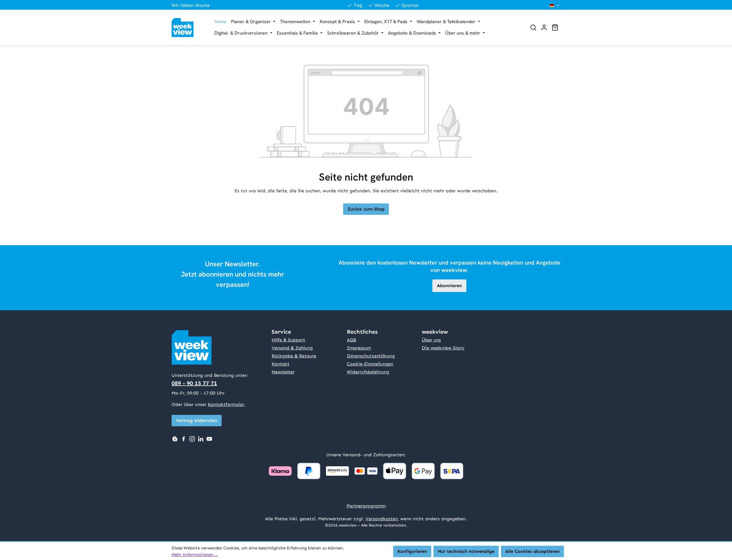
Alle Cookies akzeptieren (532, 551)
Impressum (359, 348)
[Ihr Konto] (544, 27)
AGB (351, 340)
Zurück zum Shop (366, 209)
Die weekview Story (443, 348)
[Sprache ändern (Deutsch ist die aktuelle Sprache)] (554, 5)
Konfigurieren (412, 551)
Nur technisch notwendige (466, 551)
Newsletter (283, 372)
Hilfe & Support (288, 340)
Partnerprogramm (366, 506)
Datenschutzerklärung (371, 356)
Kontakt (280, 364)
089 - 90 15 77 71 (194, 383)
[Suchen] (533, 27)
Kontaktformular (226, 404)
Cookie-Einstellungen (370, 364)
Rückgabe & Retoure (294, 356)
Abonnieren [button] (449, 285)
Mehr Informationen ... (195, 554)
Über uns (431, 340)
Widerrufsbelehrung (368, 372)
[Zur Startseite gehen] (187, 28)
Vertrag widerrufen (196, 420)
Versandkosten (381, 518)
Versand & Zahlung (292, 348)
